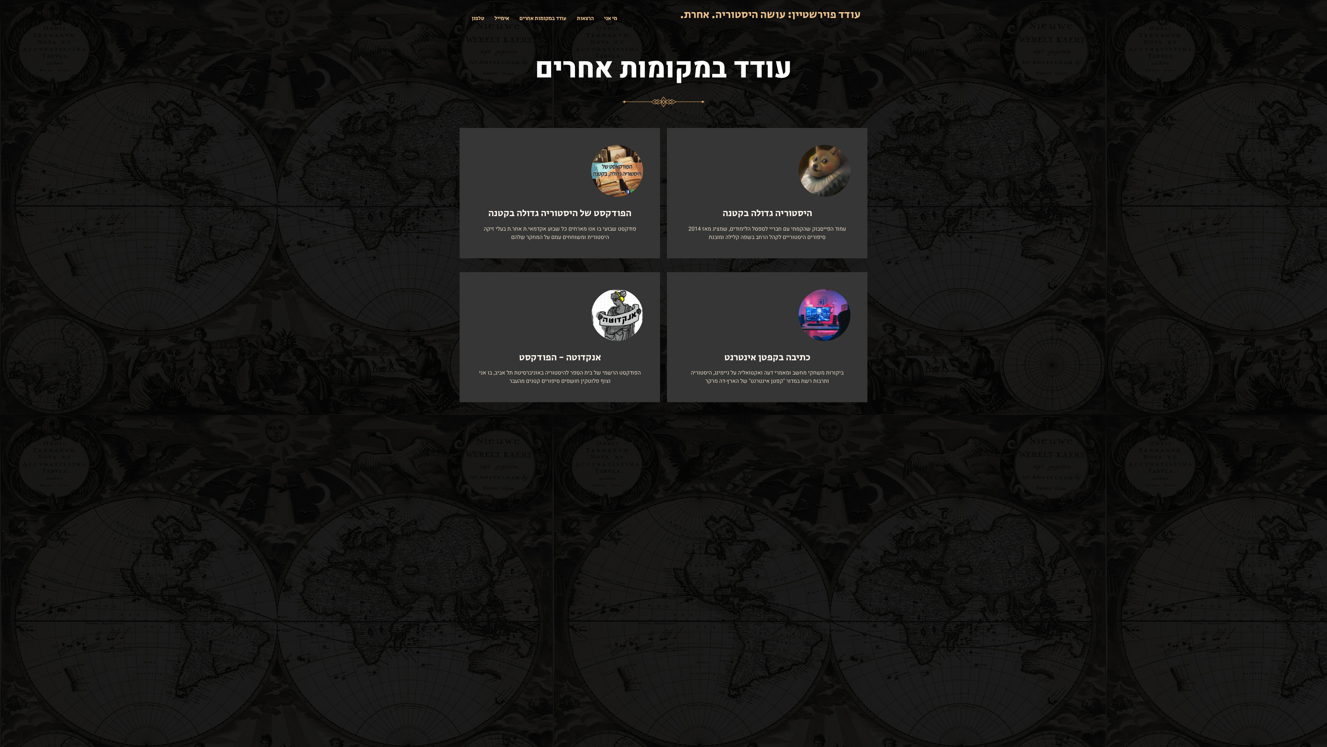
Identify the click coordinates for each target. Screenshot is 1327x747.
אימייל (502, 18)
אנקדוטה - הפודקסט (560, 357)
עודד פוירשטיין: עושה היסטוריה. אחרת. (770, 15)
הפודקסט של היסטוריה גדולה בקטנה (559, 213)
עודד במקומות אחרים (542, 18)
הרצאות (585, 18)
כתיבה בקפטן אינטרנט (767, 357)
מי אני (610, 18)
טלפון (478, 18)
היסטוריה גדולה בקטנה (767, 213)
